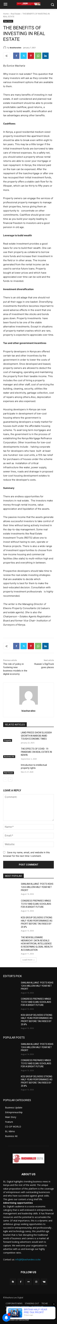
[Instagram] (36, 1282)
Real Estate (15, 13)
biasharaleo (15, 47)
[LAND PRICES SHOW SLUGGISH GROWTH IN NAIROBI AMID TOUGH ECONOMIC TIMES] (10, 736)
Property (7, 740)
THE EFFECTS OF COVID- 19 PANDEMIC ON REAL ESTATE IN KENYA (36, 751)
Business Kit (9, 756)
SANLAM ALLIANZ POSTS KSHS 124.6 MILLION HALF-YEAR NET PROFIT (37, 887)
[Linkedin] (45, 56)
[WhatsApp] (38, 56)
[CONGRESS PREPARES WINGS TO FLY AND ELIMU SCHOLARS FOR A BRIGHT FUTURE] (10, 904)
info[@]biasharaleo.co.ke (28, 1259)
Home (6, 13)
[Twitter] (23, 56)
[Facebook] (16, 56)
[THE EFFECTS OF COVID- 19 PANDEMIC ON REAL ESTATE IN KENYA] (10, 752)
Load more (27, 959)
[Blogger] (13, 1282)
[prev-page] (5, 779)
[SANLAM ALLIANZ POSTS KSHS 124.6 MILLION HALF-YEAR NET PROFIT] (10, 887)
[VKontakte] (44, 1282)
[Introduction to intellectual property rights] (10, 769)
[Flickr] (28, 1282)
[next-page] (10, 779)
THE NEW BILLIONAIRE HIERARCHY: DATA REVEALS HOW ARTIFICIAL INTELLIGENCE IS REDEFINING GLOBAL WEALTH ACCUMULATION (37, 943)
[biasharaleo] (5, 47)
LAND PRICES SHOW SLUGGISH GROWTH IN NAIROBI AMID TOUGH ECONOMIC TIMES (36, 735)
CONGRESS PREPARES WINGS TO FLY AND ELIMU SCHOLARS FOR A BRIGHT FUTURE (36, 903)
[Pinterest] (31, 56)
